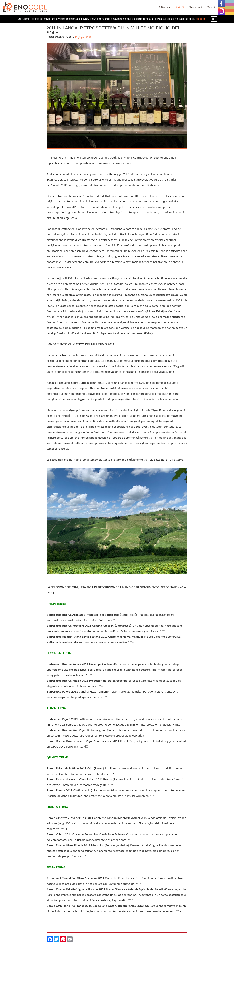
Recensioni (195, 7)
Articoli (179, 7)
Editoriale (164, 7)
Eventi (211, 7)
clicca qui (201, 19)
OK (213, 19)
